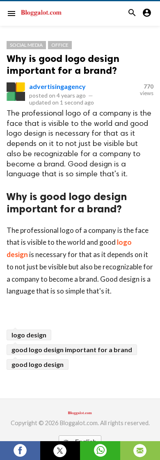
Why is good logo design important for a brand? (63, 64)
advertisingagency (57, 86)
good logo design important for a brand (71, 349)
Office (60, 45)
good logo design (37, 364)
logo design (28, 335)
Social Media (26, 45)
